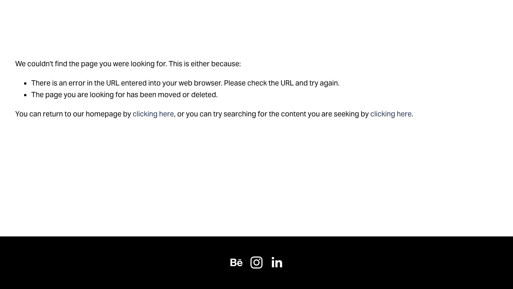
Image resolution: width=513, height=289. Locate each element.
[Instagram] (256, 262)
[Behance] (236, 262)
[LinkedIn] (276, 262)
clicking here (153, 114)
